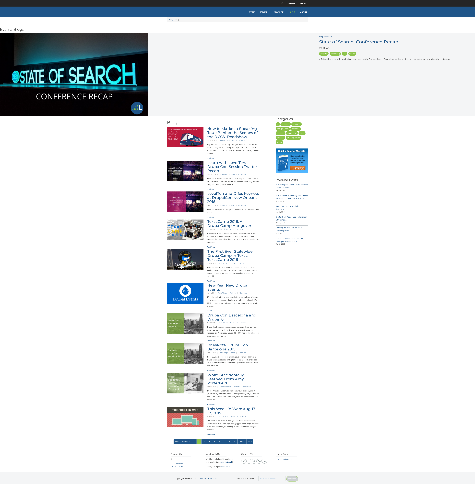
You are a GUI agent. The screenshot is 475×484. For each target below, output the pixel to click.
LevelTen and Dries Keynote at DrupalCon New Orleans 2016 (233, 197)
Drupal (233, 174)
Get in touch (226, 462)
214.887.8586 (178, 463)
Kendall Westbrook (225, 387)
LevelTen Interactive (208, 478)
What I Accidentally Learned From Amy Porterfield (225, 379)
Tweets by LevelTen (284, 459)
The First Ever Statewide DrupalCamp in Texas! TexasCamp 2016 (230, 255)
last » (250, 441)
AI (277, 124)
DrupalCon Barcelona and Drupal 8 (231, 317)
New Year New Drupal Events (228, 287)
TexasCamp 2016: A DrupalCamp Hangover (229, 223)
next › (242, 441)
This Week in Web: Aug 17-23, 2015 (232, 411)
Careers (291, 3)
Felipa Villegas (325, 36)
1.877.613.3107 (177, 466)
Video (279, 142)
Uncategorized (293, 138)
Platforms (233, 293)
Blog (292, 12)
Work (252, 12)
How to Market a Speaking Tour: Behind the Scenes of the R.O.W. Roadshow (232, 132)
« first (177, 441)
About (303, 12)
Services (264, 12)
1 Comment (242, 353)
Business (296, 124)
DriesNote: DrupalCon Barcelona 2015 (227, 347)
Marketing (335, 54)
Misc (302, 133)
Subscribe (292, 479)
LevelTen (280, 133)
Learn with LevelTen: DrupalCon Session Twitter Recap (232, 166)
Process (280, 138)
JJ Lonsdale (221, 140)
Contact (303, 3)
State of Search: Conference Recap (358, 41)
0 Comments (241, 140)
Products (279, 12)
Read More (211, 158)
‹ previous (186, 441)
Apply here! (225, 466)
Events (352, 54)
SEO (344, 54)
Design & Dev (282, 129)
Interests (236, 387)
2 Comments (242, 263)
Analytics (324, 54)
